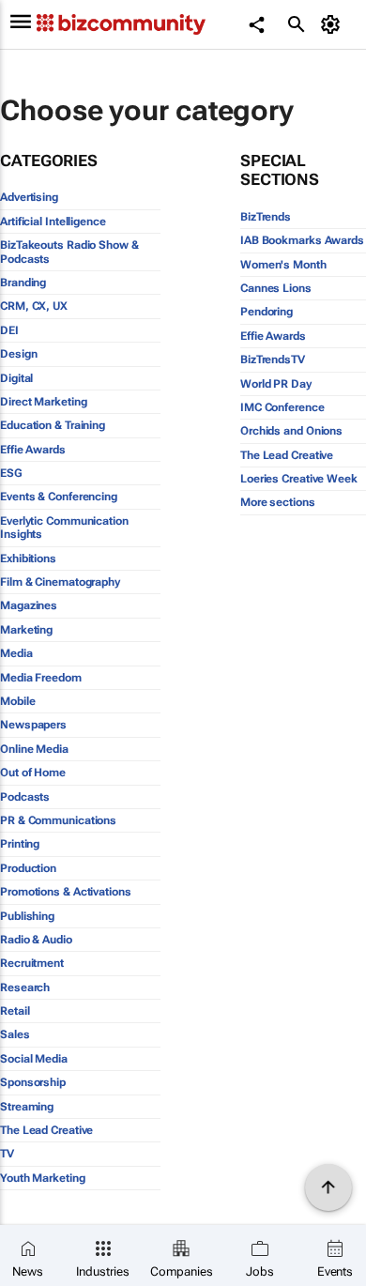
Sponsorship (33, 1082)
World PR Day (276, 383)
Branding (23, 282)
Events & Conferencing (58, 496)
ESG (11, 473)
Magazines (28, 605)
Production (28, 868)
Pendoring (266, 311)
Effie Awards (33, 449)
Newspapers (33, 724)
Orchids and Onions (291, 430)
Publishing (27, 916)
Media (16, 653)
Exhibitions (28, 558)
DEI (9, 330)
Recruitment (32, 963)
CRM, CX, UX (34, 306)
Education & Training (52, 425)
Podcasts (25, 797)
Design (18, 353)
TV (7, 1153)
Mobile (17, 701)
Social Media (34, 1058)
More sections (277, 502)
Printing (19, 843)
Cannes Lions (276, 288)
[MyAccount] (333, 24)
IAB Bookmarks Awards (302, 240)
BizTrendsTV (272, 359)
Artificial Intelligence (53, 221)
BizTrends (265, 216)
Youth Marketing (42, 1178)
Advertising (29, 197)
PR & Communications (58, 820)
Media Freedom (41, 677)
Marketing (26, 629)
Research (25, 987)
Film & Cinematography (60, 582)
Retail (14, 1011)
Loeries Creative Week (299, 478)
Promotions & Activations (65, 891)
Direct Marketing (43, 401)
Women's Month (283, 264)
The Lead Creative (46, 1130)
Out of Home (33, 772)
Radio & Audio (36, 939)
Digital (16, 378)
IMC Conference (282, 407)
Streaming (26, 1106)
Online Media (34, 749)
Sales (15, 1034)
